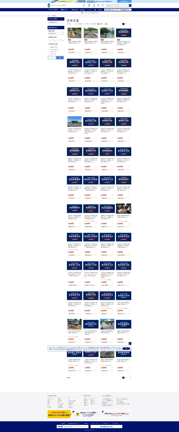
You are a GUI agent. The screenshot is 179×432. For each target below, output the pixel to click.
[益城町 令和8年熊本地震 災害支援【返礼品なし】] (107, 324)
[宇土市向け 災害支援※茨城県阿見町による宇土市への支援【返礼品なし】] (91, 151)
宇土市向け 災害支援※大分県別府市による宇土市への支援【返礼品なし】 (74, 100)
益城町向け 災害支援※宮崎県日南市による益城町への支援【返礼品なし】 (123, 100)
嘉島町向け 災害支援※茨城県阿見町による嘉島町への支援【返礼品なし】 (74, 160)
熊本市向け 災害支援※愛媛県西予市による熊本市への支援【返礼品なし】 (90, 100)
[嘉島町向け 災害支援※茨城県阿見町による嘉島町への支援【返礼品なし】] (74, 151)
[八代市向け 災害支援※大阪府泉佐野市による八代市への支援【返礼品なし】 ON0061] (107, 91)
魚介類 (49, 402)
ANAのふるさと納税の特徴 (122, 399)
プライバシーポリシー (95, 423)
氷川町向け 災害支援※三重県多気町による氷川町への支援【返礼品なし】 (123, 160)
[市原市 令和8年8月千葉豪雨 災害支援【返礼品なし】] (91, 33)
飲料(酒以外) (60, 407)
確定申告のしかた (105, 402)
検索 (60, 57)
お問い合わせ (105, 423)
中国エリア (93, 402)
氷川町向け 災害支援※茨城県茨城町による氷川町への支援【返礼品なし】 (74, 304)
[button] (56, 13)
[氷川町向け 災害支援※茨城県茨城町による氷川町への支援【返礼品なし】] (74, 295)
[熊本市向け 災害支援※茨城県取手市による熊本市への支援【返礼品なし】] (107, 151)
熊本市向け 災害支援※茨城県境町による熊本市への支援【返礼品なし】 (107, 304)
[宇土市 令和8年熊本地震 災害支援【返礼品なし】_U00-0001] (91, 324)
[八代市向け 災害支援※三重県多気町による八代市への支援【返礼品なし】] (91, 295)
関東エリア (86, 400)
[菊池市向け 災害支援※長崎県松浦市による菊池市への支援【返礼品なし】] (107, 237)
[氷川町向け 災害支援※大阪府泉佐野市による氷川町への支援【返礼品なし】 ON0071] (91, 121)
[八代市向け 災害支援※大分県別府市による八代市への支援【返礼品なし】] (107, 63)
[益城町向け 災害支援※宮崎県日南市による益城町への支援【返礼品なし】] (123, 91)
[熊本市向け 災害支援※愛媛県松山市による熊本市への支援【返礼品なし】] (74, 208)
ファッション (71, 405)
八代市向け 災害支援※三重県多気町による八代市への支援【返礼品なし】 (90, 304)
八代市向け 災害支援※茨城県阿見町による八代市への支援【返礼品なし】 (123, 130)
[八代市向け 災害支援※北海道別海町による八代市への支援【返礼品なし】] (91, 352)
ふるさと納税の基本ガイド (107, 399)
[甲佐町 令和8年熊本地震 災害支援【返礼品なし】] (123, 352)
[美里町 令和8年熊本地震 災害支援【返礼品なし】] (107, 352)
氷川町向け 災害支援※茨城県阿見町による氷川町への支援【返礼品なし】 (107, 130)
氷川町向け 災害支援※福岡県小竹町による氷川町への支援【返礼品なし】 (123, 274)
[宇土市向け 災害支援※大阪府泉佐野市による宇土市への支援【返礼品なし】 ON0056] (107, 265)
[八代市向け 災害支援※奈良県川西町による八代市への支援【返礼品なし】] (91, 63)
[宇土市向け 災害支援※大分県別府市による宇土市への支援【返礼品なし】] (74, 91)
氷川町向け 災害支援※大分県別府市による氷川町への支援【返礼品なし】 (123, 71)
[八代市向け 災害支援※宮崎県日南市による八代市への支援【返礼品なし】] (74, 121)
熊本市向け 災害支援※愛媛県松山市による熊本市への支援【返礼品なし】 (74, 217)
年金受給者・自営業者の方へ (107, 405)
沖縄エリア (86, 405)
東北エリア (93, 399)
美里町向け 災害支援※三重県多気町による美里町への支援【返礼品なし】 (74, 188)
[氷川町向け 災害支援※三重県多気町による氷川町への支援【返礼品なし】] (123, 151)
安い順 (87, 23)
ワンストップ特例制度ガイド (107, 400)
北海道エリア (86, 399)
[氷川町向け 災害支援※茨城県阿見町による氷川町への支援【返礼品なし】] (107, 121)
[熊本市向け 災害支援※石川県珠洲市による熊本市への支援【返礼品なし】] (74, 237)
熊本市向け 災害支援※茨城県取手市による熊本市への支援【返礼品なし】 (107, 160)
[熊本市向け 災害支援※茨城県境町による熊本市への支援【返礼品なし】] (107, 295)
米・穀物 (49, 407)
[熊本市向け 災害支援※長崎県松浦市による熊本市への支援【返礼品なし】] (123, 180)
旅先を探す (82, 9)
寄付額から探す (75, 9)
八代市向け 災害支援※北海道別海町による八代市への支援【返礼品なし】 (90, 361)
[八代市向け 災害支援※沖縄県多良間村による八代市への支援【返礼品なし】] (91, 208)
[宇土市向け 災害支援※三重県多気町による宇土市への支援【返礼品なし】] (107, 180)
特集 (95, 9)
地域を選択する (52, 33)
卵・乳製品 (60, 405)
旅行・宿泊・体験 (72, 400)
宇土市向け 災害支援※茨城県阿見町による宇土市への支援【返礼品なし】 (90, 160)
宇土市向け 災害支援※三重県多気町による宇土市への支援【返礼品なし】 (107, 188)
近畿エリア (86, 402)
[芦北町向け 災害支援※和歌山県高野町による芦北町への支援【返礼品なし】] (123, 237)
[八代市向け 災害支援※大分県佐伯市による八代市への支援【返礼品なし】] (74, 63)
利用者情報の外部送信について (74, 423)
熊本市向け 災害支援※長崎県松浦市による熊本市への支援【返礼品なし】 (123, 188)
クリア (52, 57)
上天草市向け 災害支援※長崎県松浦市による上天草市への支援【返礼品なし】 (90, 245)
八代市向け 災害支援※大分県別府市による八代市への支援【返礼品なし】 (107, 71)
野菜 (48, 403)
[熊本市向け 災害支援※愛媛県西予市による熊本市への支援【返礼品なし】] (91, 91)
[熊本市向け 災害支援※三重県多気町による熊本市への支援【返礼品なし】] (123, 33)
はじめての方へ (120, 400)
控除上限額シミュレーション (107, 403)
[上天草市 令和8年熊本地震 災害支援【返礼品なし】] (74, 352)
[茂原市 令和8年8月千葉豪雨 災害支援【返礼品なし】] (107, 33)
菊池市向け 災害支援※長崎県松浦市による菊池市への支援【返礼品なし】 (107, 245)
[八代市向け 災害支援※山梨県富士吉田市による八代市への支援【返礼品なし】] (74, 265)
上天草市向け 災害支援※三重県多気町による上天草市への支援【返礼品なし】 (90, 188)
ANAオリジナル (50, 399)
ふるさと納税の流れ (120, 402)
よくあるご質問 (115, 423)
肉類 (48, 400)
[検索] (130, 5)
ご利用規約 (86, 423)
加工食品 (59, 400)
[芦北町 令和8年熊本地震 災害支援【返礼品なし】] (123, 208)
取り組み (100, 9)
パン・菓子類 (60, 403)
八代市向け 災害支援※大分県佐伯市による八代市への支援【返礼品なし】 (74, 71)
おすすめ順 (79, 23)
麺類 (59, 402)
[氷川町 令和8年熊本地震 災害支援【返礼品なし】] (74, 324)
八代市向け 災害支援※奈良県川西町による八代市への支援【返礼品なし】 (90, 71)
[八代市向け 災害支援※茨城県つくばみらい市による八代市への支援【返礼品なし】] (91, 265)
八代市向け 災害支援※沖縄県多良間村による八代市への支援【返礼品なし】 (90, 217)
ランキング (89, 9)
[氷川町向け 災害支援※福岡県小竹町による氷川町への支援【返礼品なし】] (123, 265)
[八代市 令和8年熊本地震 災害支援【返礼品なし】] (123, 295)
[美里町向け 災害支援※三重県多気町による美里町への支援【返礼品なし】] (74, 180)
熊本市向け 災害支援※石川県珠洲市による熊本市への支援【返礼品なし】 (74, 245)
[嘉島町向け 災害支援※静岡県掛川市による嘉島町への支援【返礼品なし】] (107, 208)
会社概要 (63, 423)
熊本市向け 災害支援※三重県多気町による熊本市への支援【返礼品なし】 (123, 43)
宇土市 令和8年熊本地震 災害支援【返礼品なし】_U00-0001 (90, 333)
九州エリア (93, 403)
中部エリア (93, 400)
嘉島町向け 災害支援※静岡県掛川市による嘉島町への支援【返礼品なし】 (107, 217)
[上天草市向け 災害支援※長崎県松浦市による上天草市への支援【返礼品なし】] (91, 237)
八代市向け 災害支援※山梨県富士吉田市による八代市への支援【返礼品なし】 (74, 274)
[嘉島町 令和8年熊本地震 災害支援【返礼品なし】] (123, 324)
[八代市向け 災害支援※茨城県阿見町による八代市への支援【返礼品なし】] (123, 121)
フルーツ (49, 405)
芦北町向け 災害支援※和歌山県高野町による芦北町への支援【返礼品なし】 (123, 245)
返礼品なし (71, 407)
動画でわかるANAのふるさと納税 (123, 403)
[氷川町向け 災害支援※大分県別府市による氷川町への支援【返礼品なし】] (123, 63)
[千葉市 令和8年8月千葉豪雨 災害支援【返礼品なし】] (74, 33)
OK (126, 348)
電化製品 (70, 403)
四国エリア (86, 403)
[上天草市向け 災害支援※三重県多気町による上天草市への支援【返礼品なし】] (91, 180)
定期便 (59, 399)
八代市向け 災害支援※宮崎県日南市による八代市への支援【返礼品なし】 (74, 130)
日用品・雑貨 (71, 402)
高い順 (94, 23)
